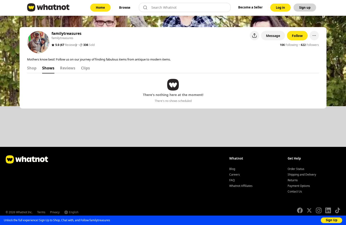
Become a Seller (250, 7)
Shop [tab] (31, 68)
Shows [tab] (48, 68)
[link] (100, 8)
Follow (297, 35)
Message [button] (273, 35)
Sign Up (331, 220)
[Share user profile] (254, 35)
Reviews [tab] (67, 68)
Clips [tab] (85, 68)
